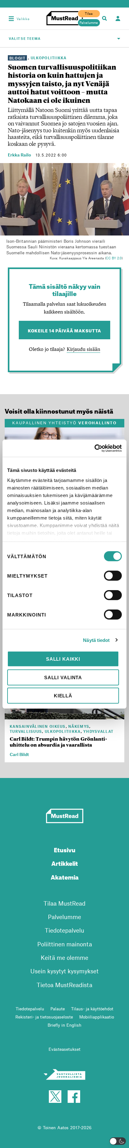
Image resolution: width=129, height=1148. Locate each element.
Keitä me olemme (64, 957)
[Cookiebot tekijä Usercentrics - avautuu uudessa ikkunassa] (94, 448)
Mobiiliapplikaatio (96, 1016)
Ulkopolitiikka (49, 58)
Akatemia (65, 876)
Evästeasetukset (64, 1049)
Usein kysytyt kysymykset (64, 971)
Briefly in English (64, 1025)
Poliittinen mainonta (64, 944)
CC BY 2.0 (114, 258)
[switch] (113, 576)
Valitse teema (25, 38)
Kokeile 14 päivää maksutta (64, 330)
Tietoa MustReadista (64, 984)
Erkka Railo (19, 154)
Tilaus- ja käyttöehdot (92, 1008)
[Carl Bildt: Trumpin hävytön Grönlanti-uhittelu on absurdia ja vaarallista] (64, 715)
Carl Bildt (19, 754)
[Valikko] (11, 18)
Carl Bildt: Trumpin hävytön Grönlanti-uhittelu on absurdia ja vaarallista (58, 742)
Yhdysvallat (98, 731)
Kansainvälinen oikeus (38, 726)
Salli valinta (63, 677)
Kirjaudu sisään (83, 349)
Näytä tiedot (96, 640)
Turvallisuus (26, 731)
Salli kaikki (63, 659)
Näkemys (78, 726)
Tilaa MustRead (64, 903)
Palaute (57, 1008)
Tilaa (89, 13)
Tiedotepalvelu (64, 930)
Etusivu (64, 849)
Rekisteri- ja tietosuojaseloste (44, 1016)
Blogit (17, 58)
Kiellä (63, 695)
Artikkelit (64, 862)
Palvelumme (89, 22)
